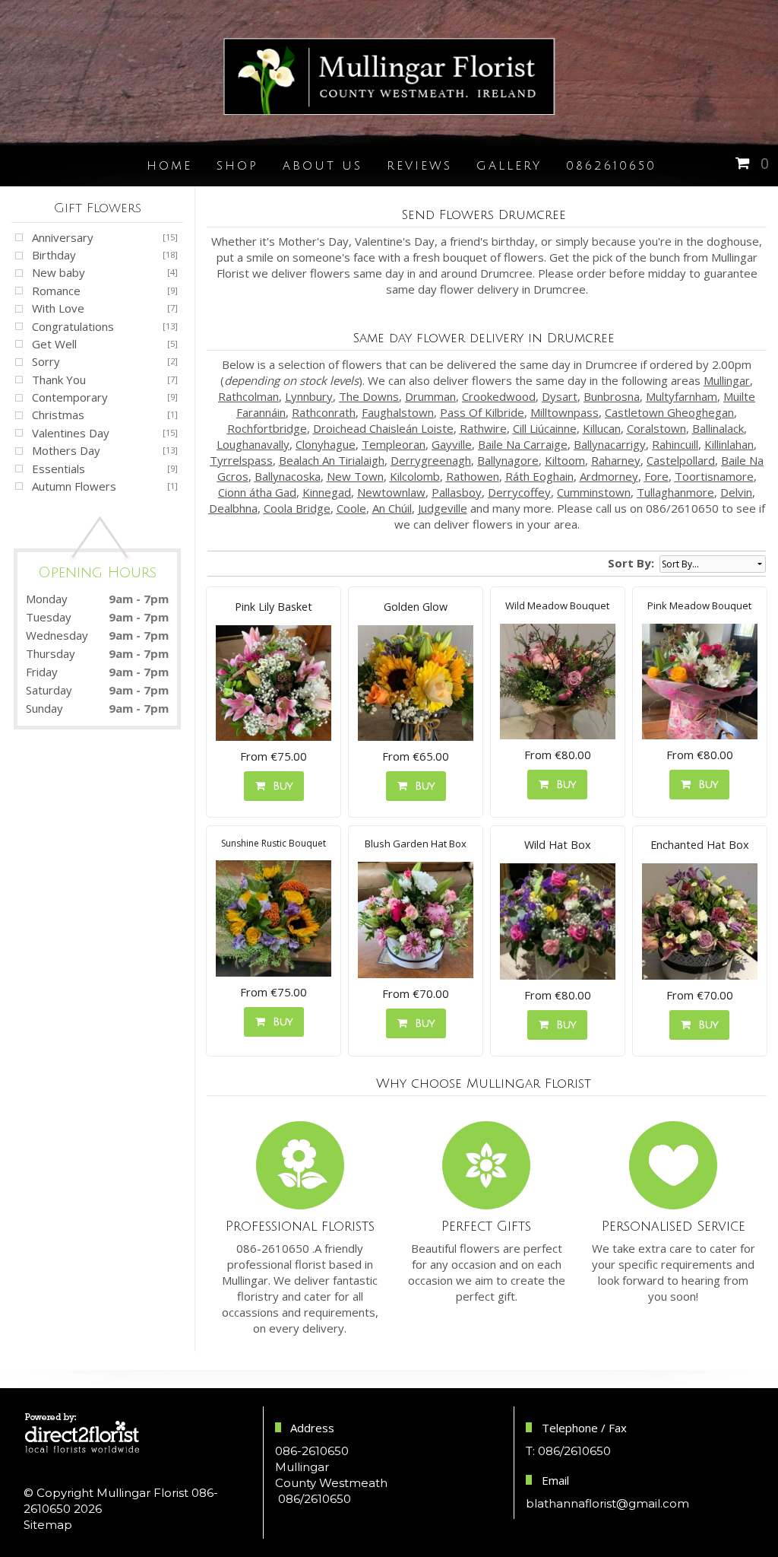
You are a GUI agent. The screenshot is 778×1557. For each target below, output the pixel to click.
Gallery (509, 166)
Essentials (58, 468)
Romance (56, 290)
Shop (237, 166)
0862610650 (611, 166)
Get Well (54, 343)
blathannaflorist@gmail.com (607, 1503)
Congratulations (73, 326)
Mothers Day (66, 450)
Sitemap (48, 1524)
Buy (279, 786)
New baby (58, 272)
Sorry (46, 361)
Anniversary (62, 237)
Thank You (59, 379)
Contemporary (70, 397)
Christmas (58, 414)
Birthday (54, 254)
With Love (58, 308)
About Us (322, 166)
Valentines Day (70, 432)
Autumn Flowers (74, 486)
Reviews (419, 166)
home (169, 166)
